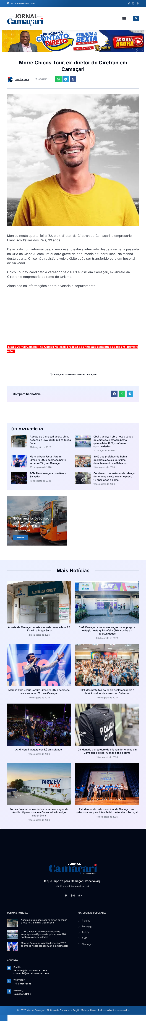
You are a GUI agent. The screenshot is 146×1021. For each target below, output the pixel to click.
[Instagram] (133, 3)
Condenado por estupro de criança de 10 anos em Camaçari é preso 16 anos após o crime (114, 476)
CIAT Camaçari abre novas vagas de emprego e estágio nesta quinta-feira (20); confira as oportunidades (113, 441)
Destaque (70, 374)
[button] (124, 18)
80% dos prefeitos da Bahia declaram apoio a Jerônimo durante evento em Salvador (110, 459)
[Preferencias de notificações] (3, 1018)
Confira (20, 537)
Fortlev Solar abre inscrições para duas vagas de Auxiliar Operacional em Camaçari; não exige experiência (39, 812)
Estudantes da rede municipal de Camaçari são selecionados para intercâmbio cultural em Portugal (107, 811)
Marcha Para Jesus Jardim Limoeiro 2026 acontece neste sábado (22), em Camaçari (48, 459)
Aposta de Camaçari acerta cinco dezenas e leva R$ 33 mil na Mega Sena (50, 439)
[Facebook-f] (129, 3)
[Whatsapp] (138, 3)
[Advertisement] (73, 318)
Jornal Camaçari (87, 374)
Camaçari (58, 374)
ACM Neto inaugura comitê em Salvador (39, 749)
